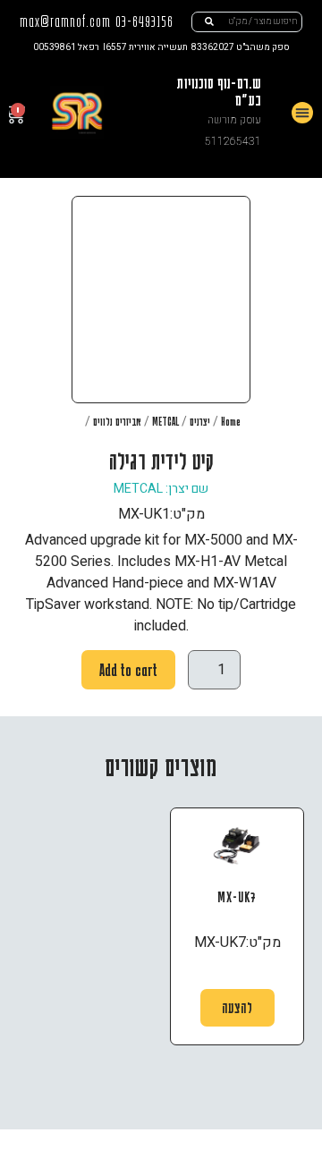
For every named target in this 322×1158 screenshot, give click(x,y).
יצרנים (200, 421)
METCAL (165, 421)
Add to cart (128, 670)
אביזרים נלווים (117, 421)
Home (231, 421)
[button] (302, 112)
